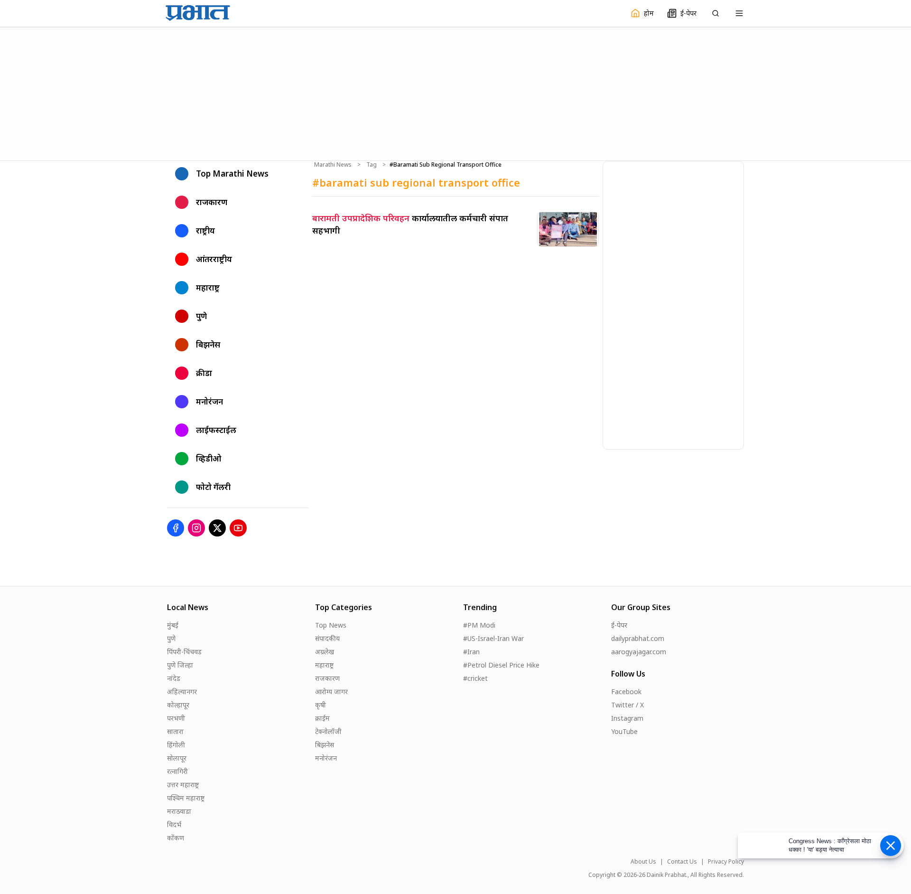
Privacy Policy (726, 862)
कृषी (320, 704)
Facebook (626, 691)
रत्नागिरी (177, 771)
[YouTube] (238, 527)
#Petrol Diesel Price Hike (501, 664)
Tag (371, 165)
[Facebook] (175, 527)
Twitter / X (627, 704)
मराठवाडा (179, 811)
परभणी (176, 718)
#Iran (471, 651)
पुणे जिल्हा (180, 664)
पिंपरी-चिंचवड (184, 651)
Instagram (627, 718)
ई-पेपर (619, 625)
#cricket (475, 678)
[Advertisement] (455, 92)
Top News (330, 625)
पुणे (171, 638)
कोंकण (175, 837)
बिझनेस (324, 744)
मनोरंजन (326, 757)
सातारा (175, 731)
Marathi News (333, 165)
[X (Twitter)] (217, 527)
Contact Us (682, 862)
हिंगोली (176, 744)
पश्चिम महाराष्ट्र (186, 797)
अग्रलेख (324, 651)
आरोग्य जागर (331, 691)
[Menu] (739, 13)
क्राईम (322, 718)
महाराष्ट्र (324, 664)
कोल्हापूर (178, 704)
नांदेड (173, 678)
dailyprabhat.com (637, 638)
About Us (643, 862)
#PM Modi (479, 625)
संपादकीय (327, 638)
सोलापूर (176, 757)
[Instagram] (196, 527)
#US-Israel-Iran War (493, 638)
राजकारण (327, 678)
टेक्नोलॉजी (328, 731)
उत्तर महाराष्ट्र (183, 784)
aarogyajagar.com (638, 651)
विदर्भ (174, 824)
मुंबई (172, 625)
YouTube (624, 731)
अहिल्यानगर (182, 691)
